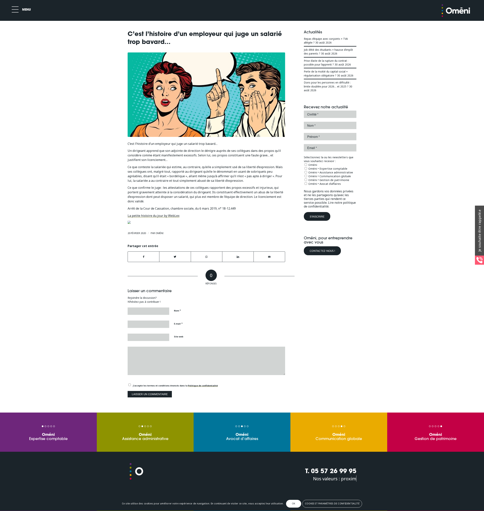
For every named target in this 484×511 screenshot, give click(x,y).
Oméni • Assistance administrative (330, 172)
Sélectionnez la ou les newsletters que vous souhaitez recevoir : (328, 159)
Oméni (160, 233)
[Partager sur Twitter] (175, 257)
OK (293, 503)
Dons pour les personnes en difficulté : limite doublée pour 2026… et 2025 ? (327, 84)
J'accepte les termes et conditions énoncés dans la (175, 385)
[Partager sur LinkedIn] (238, 257)
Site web (178, 336)
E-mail (178, 323)
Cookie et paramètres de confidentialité (332, 503)
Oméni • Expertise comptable (327, 168)
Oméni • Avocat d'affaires (324, 184)
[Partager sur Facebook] (143, 257)
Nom (177, 310)
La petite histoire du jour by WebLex (153, 216)
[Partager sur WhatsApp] (206, 257)
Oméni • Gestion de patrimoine (328, 180)
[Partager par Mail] (269, 257)
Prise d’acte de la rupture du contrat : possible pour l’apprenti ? (326, 62)
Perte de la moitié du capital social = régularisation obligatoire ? (326, 73)
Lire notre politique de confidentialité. (330, 204)
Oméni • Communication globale (329, 176)
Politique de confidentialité (203, 385)
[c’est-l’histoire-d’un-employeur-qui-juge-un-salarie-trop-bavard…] (206, 94)
